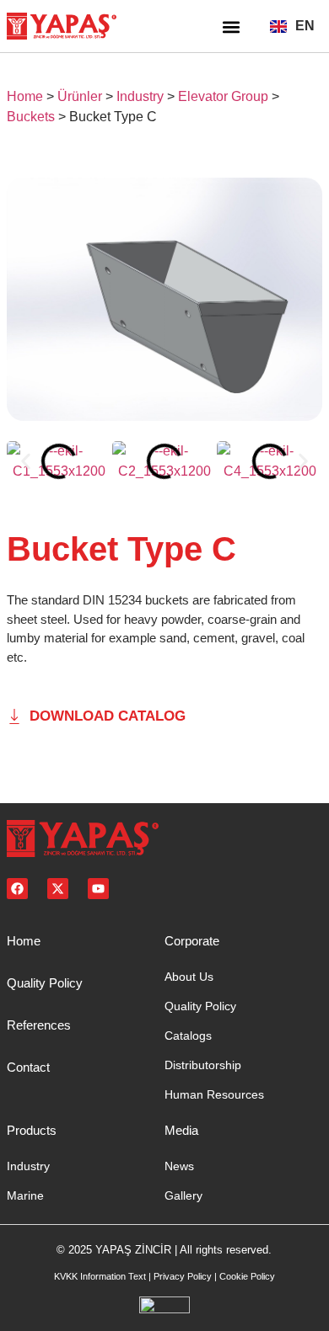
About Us (188, 976)
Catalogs (188, 1035)
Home (25, 96)
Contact (28, 1067)
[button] (231, 26)
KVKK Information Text (100, 1276)
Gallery (183, 1195)
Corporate (191, 941)
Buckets (31, 116)
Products (32, 1130)
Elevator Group (223, 96)
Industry (140, 96)
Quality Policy (45, 983)
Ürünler (79, 96)
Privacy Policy (183, 1276)
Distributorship (202, 1065)
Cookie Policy (247, 1276)
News (179, 1166)
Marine (25, 1195)
